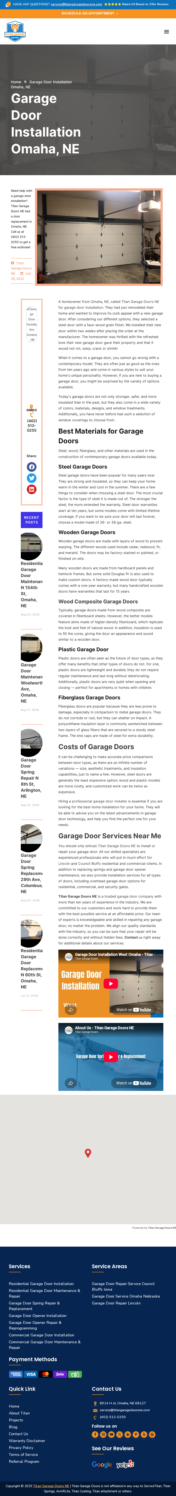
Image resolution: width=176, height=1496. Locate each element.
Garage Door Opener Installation (38, 1315)
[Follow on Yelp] (144, 1434)
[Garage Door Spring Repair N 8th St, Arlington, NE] (28, 739)
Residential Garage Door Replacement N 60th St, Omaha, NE (35, 968)
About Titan (19, 1413)
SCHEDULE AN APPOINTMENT (88, 13)
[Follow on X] (119, 1434)
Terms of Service (23, 1454)
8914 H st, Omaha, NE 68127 (31, 409)
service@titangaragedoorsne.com (76, 4)
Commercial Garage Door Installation (41, 1335)
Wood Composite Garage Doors (98, 601)
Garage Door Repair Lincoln (116, 1303)
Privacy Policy (21, 1447)
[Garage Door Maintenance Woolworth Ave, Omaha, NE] (28, 643)
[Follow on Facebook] (95, 1434)
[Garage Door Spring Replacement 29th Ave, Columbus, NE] (28, 834)
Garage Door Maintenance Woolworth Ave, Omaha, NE (34, 683)
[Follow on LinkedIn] (127, 1434)
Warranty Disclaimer (27, 1440)
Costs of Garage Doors (96, 746)
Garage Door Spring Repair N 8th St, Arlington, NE (31, 778)
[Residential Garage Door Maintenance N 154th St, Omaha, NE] (28, 542)
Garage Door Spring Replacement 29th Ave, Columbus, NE (35, 873)
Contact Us (18, 1433)
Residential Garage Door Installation (41, 1283)
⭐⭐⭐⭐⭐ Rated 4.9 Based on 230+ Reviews (136, 4)
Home (16, 82)
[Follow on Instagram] (103, 1434)
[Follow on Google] (152, 1434)
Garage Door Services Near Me (109, 836)
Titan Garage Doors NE (77, 896)
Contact (131, 937)
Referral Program (24, 1461)
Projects (16, 1420)
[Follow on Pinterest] (136, 1434)
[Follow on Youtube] (111, 1434)
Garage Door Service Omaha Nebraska (126, 1296)
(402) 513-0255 (32, 426)
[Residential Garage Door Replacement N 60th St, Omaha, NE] (28, 929)
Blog (13, 1427)
